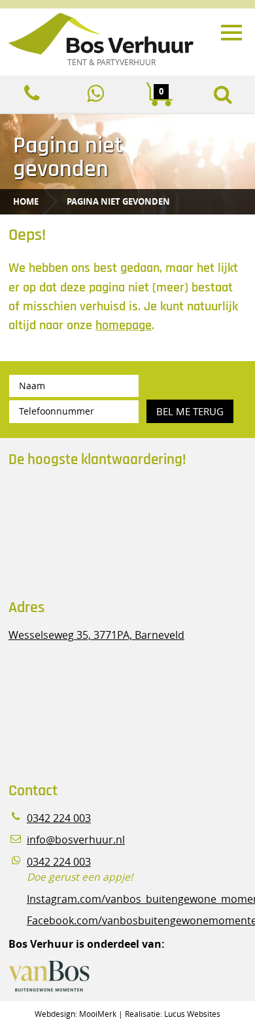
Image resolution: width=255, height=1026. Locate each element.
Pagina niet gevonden (118, 201)
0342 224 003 (59, 818)
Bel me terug (190, 411)
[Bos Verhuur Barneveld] (112, 34)
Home (26, 201)
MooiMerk (97, 1013)
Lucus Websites (192, 1013)
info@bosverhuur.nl (76, 840)
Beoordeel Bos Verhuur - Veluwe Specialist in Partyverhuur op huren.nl (90, 533)
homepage (123, 325)
